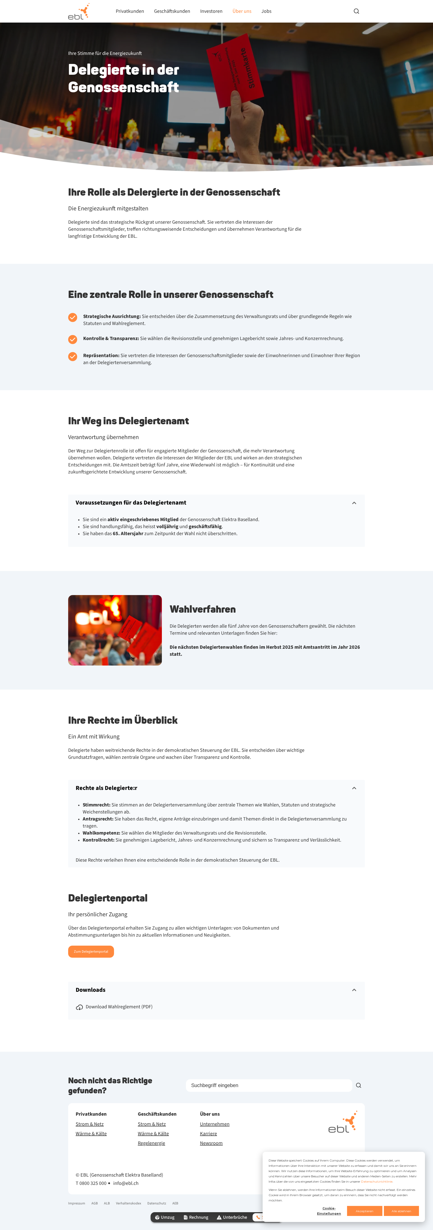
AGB (94, 1203)
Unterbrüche (235, 1217)
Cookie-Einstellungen (329, 1210)
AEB (175, 1203)
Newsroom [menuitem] (211, 1143)
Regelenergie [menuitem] (151, 1143)
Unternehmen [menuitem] (215, 1124)
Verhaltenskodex (128, 1203)
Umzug (167, 1217)
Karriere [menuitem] (208, 1133)
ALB (107, 1203)
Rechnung (198, 1217)
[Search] (359, 11)
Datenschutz (156, 1203)
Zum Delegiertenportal (91, 951)
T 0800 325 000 (91, 1183)
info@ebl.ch (126, 1183)
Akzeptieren (364, 1211)
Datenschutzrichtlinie (376, 1181)
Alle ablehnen (401, 1211)
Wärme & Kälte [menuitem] (91, 1133)
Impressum (76, 1203)
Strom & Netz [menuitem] (90, 1124)
